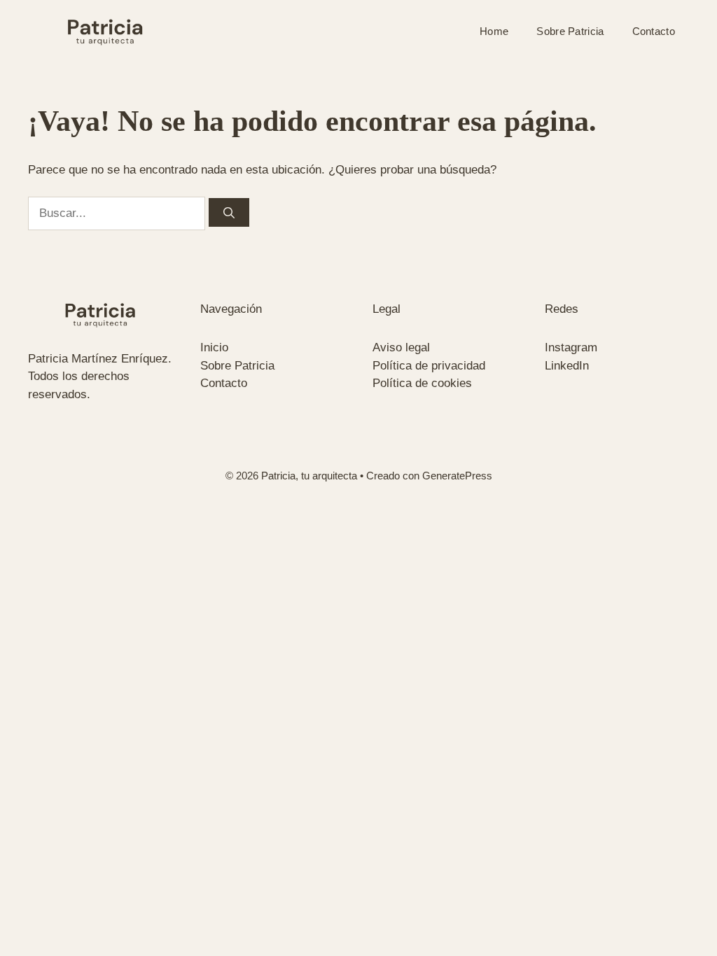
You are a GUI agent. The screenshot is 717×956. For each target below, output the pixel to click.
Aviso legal (401, 347)
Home (494, 31)
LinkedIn (567, 365)
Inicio (214, 347)
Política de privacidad (429, 365)
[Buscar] (229, 212)
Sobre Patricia (570, 31)
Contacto (653, 31)
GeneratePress (457, 475)
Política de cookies (422, 383)
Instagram (571, 347)
